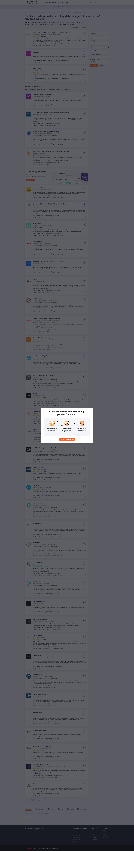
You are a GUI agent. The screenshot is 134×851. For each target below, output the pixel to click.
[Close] (91, 409)
